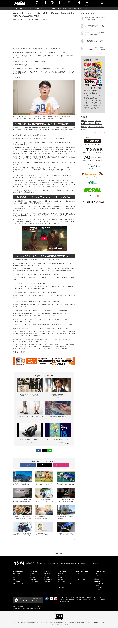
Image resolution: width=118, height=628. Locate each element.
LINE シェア (49, 450)
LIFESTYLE (63, 571)
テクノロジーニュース (18, 583)
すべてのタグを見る (98, 132)
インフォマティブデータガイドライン (83, 597)
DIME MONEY (47, 573)
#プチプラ (98, 123)
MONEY (48, 571)
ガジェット (15, 579)
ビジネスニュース (34, 581)
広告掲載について (95, 599)
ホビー (78, 577)
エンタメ (19, 8)
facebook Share (38, 450)
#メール (101, 126)
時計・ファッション (63, 581)
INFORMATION (100, 571)
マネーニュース (47, 581)
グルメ (59, 575)
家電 (14, 577)
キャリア (32, 573)
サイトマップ (71, 597)
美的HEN (98, 589)
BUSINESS (34, 571)
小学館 (64, 599)
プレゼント (97, 575)
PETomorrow (99, 587)
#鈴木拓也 (98, 120)
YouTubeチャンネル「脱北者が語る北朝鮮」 (35, 116)
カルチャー (79, 575)
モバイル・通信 (17, 575)
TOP (14, 8)
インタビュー (33, 579)
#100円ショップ (90, 123)
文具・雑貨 (60, 579)
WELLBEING (99, 585)
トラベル (60, 577)
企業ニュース (99, 579)
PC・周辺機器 (16, 581)
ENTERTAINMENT (83, 571)
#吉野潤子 (45, 19)
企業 (31, 575)
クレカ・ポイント (48, 579)
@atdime (29, 465)
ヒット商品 (32, 577)
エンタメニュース (28, 8)
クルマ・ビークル (62, 573)
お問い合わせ (96, 597)
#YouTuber (38, 19)
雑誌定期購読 (70, 599)
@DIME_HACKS (45, 465)
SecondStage (99, 583)
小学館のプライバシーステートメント (82, 599)
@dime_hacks (62, 465)
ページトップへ (59, 553)
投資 (45, 575)
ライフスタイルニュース (64, 587)
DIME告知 (96, 573)
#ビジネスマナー (92, 126)
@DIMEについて (63, 597)
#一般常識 (84, 120)
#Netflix (31, 19)
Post (44, 450)
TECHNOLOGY (19, 571)
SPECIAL (98, 581)
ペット (59, 585)
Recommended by (61, 443)
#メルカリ (91, 120)
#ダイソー (84, 126)
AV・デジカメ (16, 573)
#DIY (82, 123)
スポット (78, 573)
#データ (83, 129)
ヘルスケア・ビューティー (64, 583)
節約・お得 (46, 577)
